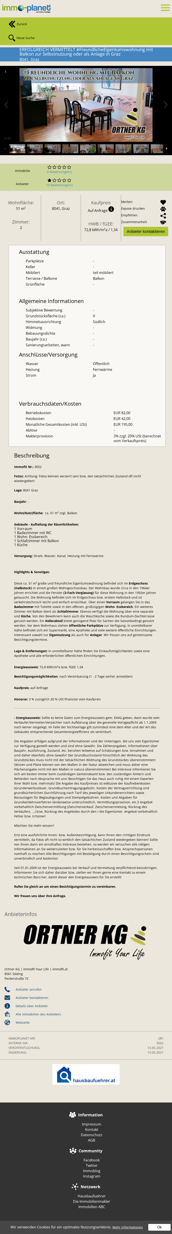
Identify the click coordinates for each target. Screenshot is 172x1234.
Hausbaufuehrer (92, 1196)
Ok (159, 1227)
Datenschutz (91, 1134)
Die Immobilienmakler (91, 1201)
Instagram (91, 1176)
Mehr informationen (127, 1227)
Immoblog (91, 1170)
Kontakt (91, 1129)
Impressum (91, 1124)
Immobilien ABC (91, 1206)
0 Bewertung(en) (59, 172)
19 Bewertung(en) (59, 185)
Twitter (92, 1165)
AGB (91, 1140)
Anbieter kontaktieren (146, 231)
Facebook (92, 1160)
